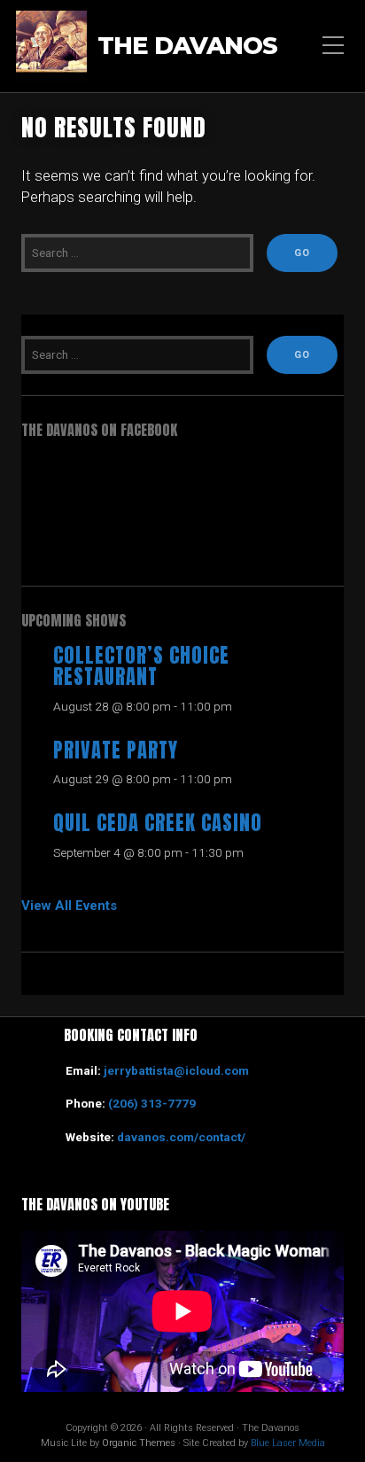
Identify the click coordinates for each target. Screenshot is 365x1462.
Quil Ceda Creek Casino (157, 822)
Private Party (115, 750)
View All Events (69, 906)
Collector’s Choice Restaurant (141, 666)
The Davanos (187, 46)
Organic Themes (138, 1443)
